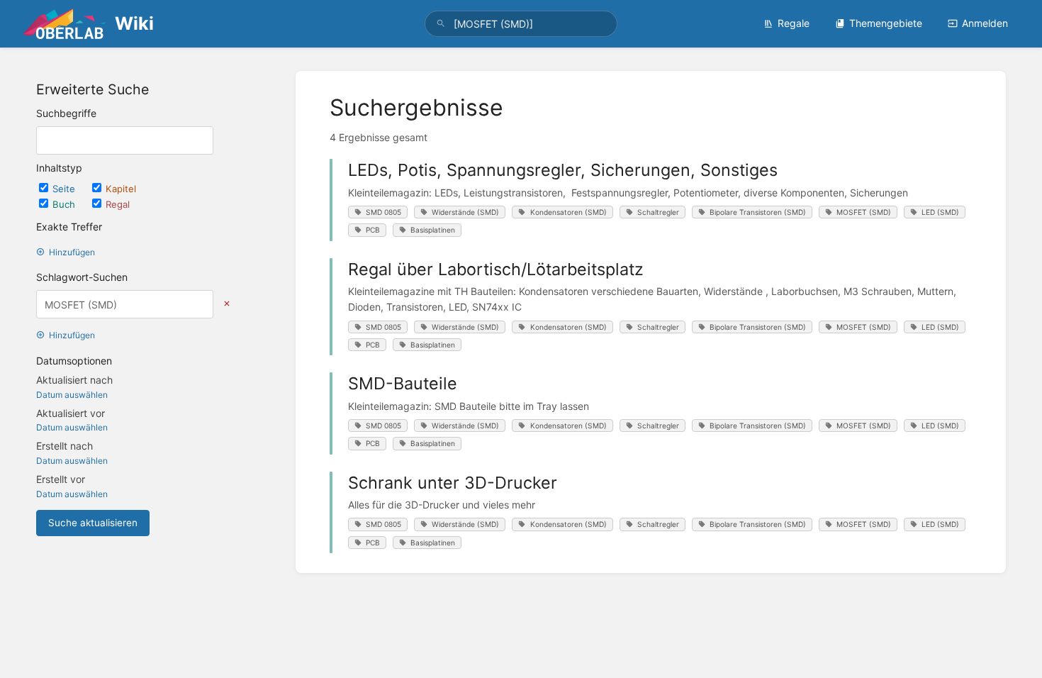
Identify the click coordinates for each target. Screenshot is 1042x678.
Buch (65, 204)
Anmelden (985, 23)
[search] (521, 24)
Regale (793, 23)
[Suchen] (441, 24)
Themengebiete (885, 23)
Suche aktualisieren (93, 522)
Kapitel (121, 188)
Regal (118, 204)
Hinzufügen (72, 252)
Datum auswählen (72, 394)
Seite (65, 188)
